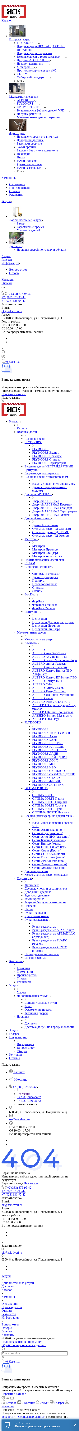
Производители (19, 187)
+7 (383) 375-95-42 (19, 293)
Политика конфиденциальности (23, 1341)
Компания (8, 1296)
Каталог (7, 1289)
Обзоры (14, 273)
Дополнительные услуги (18, 1283)
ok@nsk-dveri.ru (12, 311)
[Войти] (3, 357)
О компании (17, 184)
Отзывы (14, 191)
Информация (10, 1317)
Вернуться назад (12, 1183)
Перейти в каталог (14, 394)
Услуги (6, 1276)
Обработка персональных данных (24, 1345)
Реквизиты (16, 194)
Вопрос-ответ (18, 269)
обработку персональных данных (23, 1416)
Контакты (8, 1334)
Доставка (8, 1286)
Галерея (7, 1331)
